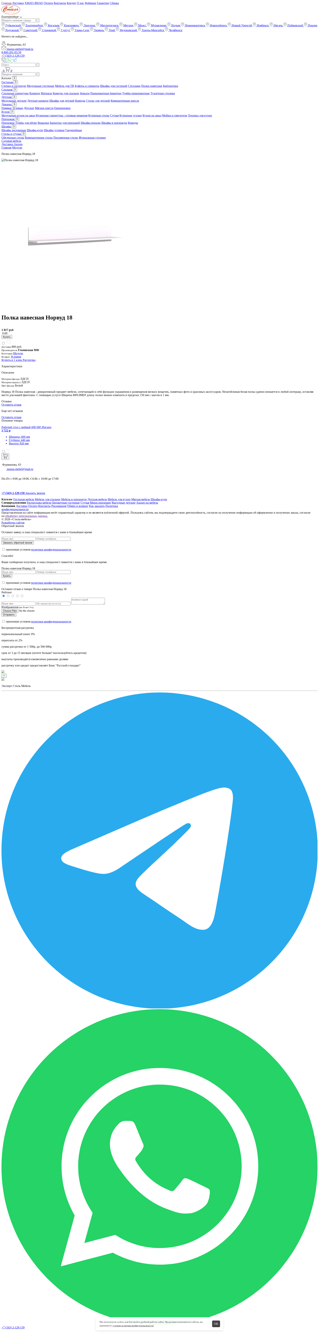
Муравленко (158, 25)
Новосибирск (218, 25)
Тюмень (99, 30)
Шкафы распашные (13, 130)
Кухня (5, 111)
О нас (80, 3)
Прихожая (8, 119)
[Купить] (5, 456)
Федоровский (128, 30)
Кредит (71, 3)
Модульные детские (14, 100)
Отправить (9, 614)
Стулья (114, 115)
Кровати (34, 93)
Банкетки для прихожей (65, 122)
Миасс (142, 25)
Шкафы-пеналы (91, 122)
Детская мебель (97, 499)
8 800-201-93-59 (11, 52)
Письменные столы (65, 137)
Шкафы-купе (35, 130)
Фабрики (90, 3)
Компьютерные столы (39, 137)
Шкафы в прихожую (114, 122)
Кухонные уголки (130, 115)
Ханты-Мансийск (153, 30)
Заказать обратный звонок (17, 542)
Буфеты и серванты (87, 85)
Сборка (114, 3)
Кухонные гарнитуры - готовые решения (62, 115)
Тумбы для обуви (26, 122)
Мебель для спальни (47, 499)
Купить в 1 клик (12, 360)
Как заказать (97, 506)
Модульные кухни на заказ (18, 115)
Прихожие (8, 122)
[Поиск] (1, 70)
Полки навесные (151, 85)
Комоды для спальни (66, 93)
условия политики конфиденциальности (133, 1325)
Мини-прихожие (100, 502)
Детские (29, 108)
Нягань (278, 25)
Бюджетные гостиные (66, 502)
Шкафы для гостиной (113, 85)
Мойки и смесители (174, 115)
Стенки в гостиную (13, 85)
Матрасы (46, 93)
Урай (112, 30)
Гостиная (7, 82)
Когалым (53, 25)
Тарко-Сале (82, 30)
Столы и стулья (11, 133)
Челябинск (175, 30)
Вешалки (43, 122)
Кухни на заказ (152, 115)
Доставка (18, 3)
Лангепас (89, 25)
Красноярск (71, 25)
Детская (6, 97)
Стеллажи (134, 85)
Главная (6, 3)
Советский (30, 30)
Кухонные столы (98, 115)
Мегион (128, 25)
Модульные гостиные (40, 85)
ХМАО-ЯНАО (34, 3)
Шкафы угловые (54, 130)
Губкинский (13, 25)
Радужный (12, 30)
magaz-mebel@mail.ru (19, 49)
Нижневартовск (195, 25)
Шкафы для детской (61, 100)
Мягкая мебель (140, 499)
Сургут (65, 30)
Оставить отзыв (11, 404)
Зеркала (85, 93)
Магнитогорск (109, 25)
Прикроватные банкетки (105, 93)
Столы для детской (98, 100)
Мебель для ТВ (64, 85)
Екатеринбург (34, 25)
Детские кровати (38, 100)
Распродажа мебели (39, 502)
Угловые (17, 108)
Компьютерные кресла (125, 100)
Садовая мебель (11, 140)
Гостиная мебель (23, 499)
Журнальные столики (92, 137)
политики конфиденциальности (51, 549)
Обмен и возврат (77, 506)
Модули (17, 147)
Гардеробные (73, 130)
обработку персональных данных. (26, 516)
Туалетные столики (162, 93)
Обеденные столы (12, 137)
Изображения (9, 607)
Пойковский (295, 25)
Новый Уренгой (242, 25)
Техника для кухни (200, 115)
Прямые (6, 108)
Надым (176, 25)
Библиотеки (170, 85)
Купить (7, 337)
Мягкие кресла (44, 108)
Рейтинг (6, 592)
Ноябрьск (263, 25)
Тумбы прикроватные (136, 93)
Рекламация (58, 506)
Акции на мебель (147, 502)
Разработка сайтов (13, 522)
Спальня (7, 89)
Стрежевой (49, 30)
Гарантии (103, 3)
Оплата (48, 3)
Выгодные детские (124, 502)
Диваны (6, 104)
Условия (16, 356)
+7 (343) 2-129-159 (13, 55)
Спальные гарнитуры (15, 93)
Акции (18, 144)
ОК (216, 1323)
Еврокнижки (62, 108)
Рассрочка (29, 360)
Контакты (60, 3)
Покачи (312, 25)
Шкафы (6, 126)
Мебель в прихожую (74, 499)
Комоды (80, 100)
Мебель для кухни (119, 499)
